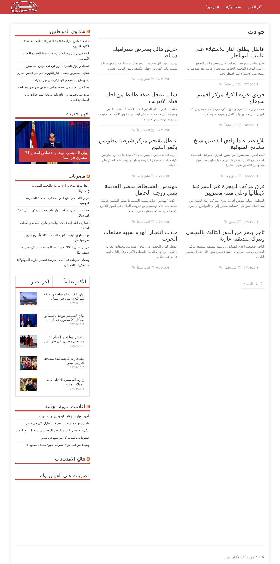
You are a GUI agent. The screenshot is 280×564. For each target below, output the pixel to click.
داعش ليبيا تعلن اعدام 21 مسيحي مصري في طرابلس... (63, 339)
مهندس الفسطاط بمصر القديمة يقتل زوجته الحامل (141, 189)
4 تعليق (233, 222)
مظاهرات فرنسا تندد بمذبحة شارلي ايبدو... (64, 360)
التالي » (248, 283)
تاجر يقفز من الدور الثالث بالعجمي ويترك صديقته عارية (225, 235)
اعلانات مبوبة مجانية (65, 406)
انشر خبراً (212, 7)
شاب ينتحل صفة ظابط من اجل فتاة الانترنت (141, 98)
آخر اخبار (40, 281)
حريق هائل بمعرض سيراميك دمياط (145, 52)
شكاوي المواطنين (67, 31)
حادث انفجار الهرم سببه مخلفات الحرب (140, 235)
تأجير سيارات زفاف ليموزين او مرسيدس (64, 416)
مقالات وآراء (234, 7)
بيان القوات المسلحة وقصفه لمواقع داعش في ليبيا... (64, 296)
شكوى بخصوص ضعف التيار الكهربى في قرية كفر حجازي (53, 73)
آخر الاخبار (254, 7)
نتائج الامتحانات (70, 458)
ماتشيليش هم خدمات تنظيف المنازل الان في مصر (58, 423)
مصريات (76, 175)
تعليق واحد (144, 79)
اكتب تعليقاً (231, 84)
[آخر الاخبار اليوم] (24, 12)
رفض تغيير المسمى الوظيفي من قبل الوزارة (61, 80)
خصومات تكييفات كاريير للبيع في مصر (65, 437)
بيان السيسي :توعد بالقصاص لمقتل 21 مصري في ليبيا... (56, 155)
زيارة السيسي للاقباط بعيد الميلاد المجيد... (65, 381)
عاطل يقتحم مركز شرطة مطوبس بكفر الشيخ (138, 143)
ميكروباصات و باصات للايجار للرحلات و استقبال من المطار (52, 430)
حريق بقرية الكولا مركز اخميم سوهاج (231, 98)
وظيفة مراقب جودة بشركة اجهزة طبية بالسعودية (58, 445)
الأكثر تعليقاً (74, 281)
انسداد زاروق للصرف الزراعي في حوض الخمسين (58, 66)
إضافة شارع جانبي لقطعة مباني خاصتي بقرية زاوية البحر (53, 87)
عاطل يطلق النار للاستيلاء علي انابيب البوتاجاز (229, 52)
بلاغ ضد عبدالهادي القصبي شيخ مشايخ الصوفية (229, 143)
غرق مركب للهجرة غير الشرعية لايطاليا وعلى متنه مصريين (228, 189)
